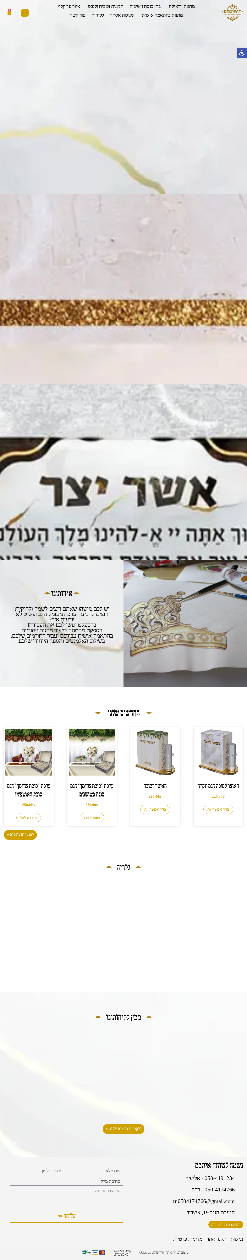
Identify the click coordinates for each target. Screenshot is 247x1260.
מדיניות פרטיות (187, 1239)
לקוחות (97, 15)
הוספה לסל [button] (92, 818)
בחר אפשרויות (218, 809)
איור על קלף (69, 6)
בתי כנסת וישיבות (145, 6)
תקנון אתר (216, 1239)
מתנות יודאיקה (182, 6)
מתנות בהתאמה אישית (162, 15)
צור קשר (77, 15)
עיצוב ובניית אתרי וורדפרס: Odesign (164, 1252)
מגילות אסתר (122, 15)
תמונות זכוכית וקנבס (105, 6)
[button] (25, 13)
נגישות (237, 1239)
